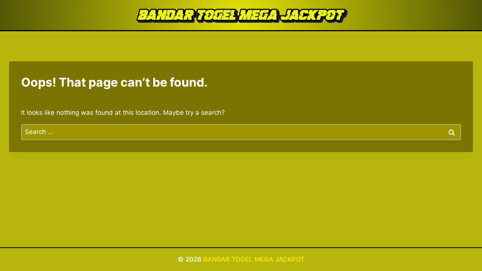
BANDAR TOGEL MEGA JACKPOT (254, 259)
